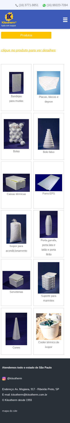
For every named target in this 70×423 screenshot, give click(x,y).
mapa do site (9, 410)
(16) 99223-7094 (57, 5)
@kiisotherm (14, 378)
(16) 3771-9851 (28, 5)
